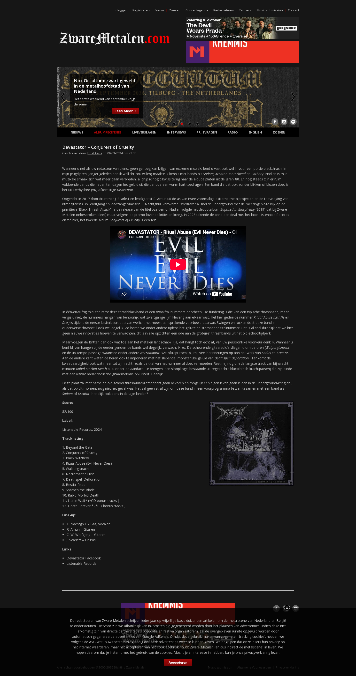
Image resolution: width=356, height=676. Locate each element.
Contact (293, 10)
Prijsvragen (207, 132)
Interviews (176, 132)
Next (292, 97)
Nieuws (77, 132)
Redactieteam (223, 10)
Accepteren (178, 662)
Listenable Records (81, 563)
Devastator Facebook (84, 558)
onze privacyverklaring (253, 652)
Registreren (141, 10)
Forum (159, 10)
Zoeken (174, 10)
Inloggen (121, 10)
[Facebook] (274, 121)
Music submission (270, 10)
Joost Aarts (94, 153)
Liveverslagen (144, 132)
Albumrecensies (108, 132)
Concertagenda (197, 10)
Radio (233, 132)
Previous (63, 97)
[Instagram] (284, 121)
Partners (245, 10)
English (255, 132)
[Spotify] (293, 121)
